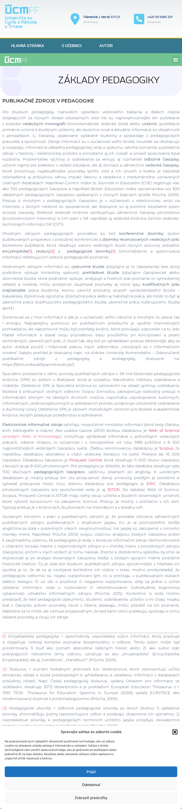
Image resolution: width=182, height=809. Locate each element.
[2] (52, 251)
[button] (175, 732)
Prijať (91, 772)
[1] (30, 251)
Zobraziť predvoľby (91, 798)
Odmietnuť (91, 785)
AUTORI (106, 46)
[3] (113, 251)
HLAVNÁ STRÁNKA (27, 46)
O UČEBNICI (72, 46)
